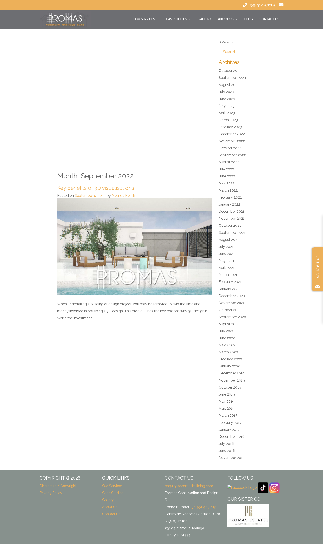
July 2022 (226, 169)
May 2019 (226, 401)
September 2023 (232, 78)
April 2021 (226, 268)
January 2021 (229, 289)
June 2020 (227, 338)
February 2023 (230, 127)
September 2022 (232, 155)
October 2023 (230, 71)
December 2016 (232, 436)
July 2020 (226, 331)
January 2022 (229, 204)
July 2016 (226, 444)
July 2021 (226, 247)
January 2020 (229, 366)
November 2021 (232, 218)
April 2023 (227, 113)
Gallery (204, 19)
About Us (225, 19)
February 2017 (230, 422)
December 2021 (231, 211)
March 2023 (228, 120)
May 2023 (227, 106)
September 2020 (232, 317)
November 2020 (232, 303)
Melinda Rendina (125, 196)
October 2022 (230, 148)
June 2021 (227, 254)
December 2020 (232, 296)
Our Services (144, 19)
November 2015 (232, 458)
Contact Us (269, 19)
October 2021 (230, 225)
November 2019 (232, 380)
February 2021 (230, 282)
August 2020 (229, 324)
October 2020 (230, 310)
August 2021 (229, 239)
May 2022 (227, 183)
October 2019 (230, 387)
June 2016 (227, 451)
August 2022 (229, 162)
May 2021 (226, 261)
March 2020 (228, 352)
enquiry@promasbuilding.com (189, 486)
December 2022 (232, 134)
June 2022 (227, 176)
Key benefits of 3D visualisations (95, 188)
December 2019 (232, 373)
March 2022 (228, 190)
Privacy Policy (51, 493)
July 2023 (226, 92)
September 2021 (232, 232)
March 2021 (228, 275)
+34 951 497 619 (203, 507)
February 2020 (230, 359)
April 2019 (227, 408)
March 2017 (228, 415)
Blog (248, 19)
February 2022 (230, 197)
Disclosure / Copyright (58, 486)
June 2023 (227, 99)
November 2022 (232, 141)
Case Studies (176, 19)
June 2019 (227, 394)
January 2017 (229, 429)
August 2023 (229, 85)
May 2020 (227, 345)
